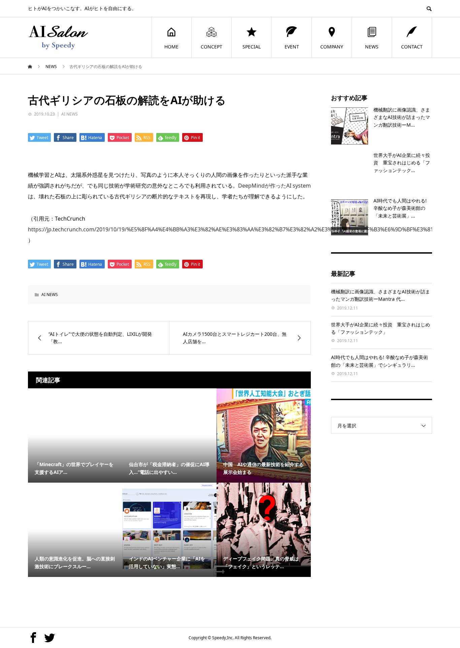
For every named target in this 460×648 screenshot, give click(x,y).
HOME (171, 46)
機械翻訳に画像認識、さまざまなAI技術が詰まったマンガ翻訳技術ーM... (401, 117)
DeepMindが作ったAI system (274, 185)
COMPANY (331, 46)
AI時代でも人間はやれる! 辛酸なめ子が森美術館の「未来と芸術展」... (400, 208)
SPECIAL (251, 46)
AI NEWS (69, 114)
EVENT (292, 46)
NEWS (372, 46)
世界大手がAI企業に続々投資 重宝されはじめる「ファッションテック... (401, 162)
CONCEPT (211, 46)
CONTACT (412, 46)
